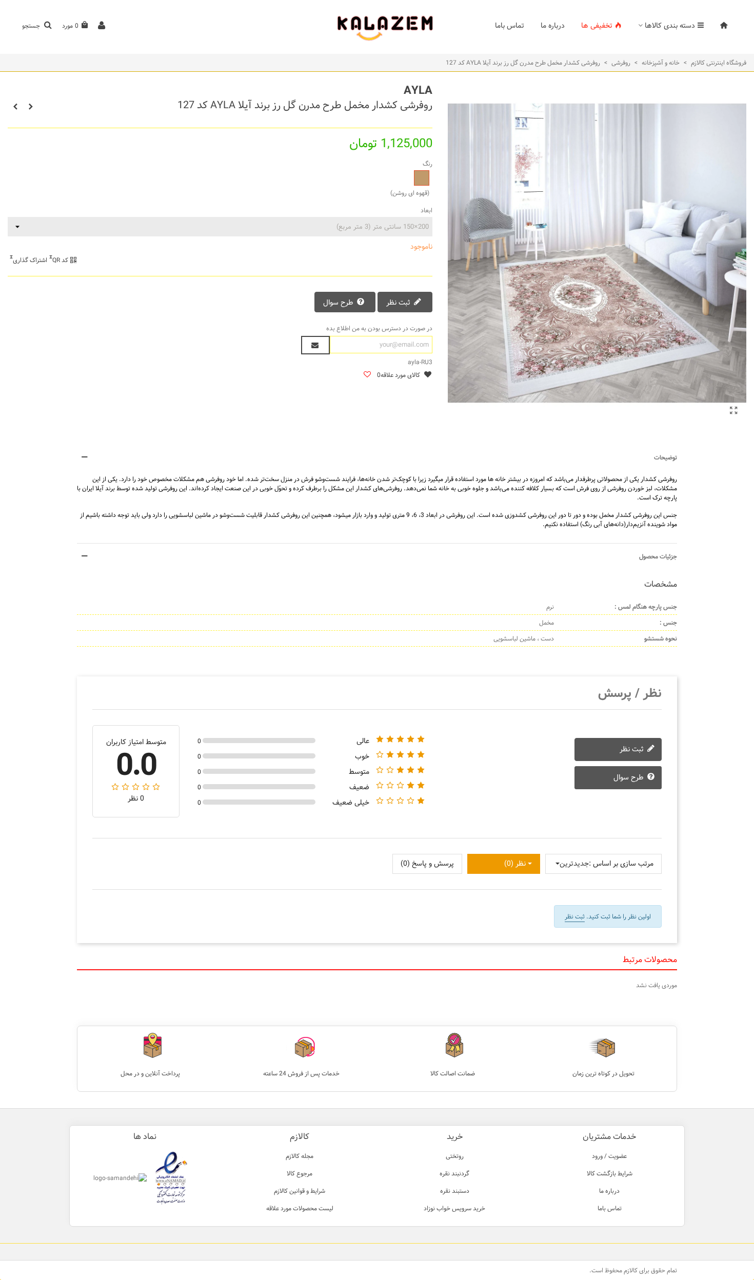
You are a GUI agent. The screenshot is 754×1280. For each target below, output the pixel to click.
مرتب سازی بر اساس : (621, 863)
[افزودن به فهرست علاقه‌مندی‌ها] (367, 375)
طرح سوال (339, 302)
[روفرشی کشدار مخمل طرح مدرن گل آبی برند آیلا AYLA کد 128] (30, 106)
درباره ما (553, 25)
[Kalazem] (377, 26)
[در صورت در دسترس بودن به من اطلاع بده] (315, 345)
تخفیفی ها (596, 25)
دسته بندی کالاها (670, 25)
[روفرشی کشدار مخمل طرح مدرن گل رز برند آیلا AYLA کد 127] (733, 411)
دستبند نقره (454, 1191)
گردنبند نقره (454, 1173)
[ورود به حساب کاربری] (101, 26)
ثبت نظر (399, 302)
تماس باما (509, 25)
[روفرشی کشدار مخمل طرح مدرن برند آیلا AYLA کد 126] (15, 106)
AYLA (418, 90)
